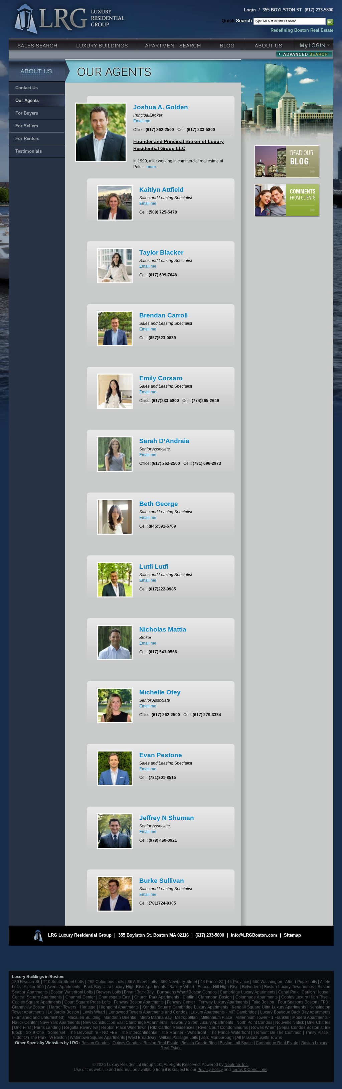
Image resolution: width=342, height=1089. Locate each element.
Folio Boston (263, 1002)
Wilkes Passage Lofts (178, 1037)
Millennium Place (216, 1017)
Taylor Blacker (161, 252)
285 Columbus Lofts (106, 981)
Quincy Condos (127, 1043)
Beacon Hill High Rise (218, 986)
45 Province (238, 981)
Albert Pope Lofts (301, 981)
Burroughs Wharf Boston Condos (187, 992)
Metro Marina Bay (156, 1017)
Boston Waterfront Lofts (72, 992)
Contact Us (26, 87)
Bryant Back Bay (139, 992)
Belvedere (251, 986)
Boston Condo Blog (199, 1043)
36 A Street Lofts (142, 981)
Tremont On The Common (277, 1032)
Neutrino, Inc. (236, 1064)
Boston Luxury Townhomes (289, 986)
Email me (141, 121)
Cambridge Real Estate (277, 1043)
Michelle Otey (160, 692)
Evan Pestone (160, 755)
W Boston (58, 1037)
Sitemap (292, 935)
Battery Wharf (181, 986)
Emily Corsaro (161, 378)
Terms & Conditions (249, 1069)
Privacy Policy (210, 1069)
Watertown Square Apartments (97, 1037)
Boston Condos (95, 1043)
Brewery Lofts (108, 992)
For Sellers (26, 125)
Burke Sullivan (161, 880)
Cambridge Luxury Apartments (247, 992)
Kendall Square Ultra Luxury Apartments (269, 1007)
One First (22, 1027)
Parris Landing (47, 1027)
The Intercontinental (139, 1032)
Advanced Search (304, 54)
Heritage (88, 1007)
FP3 (325, 1002)
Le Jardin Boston (63, 1012)
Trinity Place (317, 1032)
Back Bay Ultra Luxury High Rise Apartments (125, 986)
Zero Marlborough (217, 1037)
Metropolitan (187, 1017)
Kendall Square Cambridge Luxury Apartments (185, 1007)
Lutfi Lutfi (153, 566)
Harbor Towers (62, 1007)
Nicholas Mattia (162, 629)
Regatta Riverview (81, 1027)
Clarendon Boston (214, 997)
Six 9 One (35, 1032)
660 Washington (267, 981)
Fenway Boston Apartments (139, 1002)
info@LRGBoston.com (254, 935)
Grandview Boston (29, 1007)
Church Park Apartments (156, 997)
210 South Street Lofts (63, 981)
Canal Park (288, 992)
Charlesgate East (114, 997)
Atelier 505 (34, 986)
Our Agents (27, 100)
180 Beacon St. (26, 981)
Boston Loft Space (236, 1043)
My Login (314, 43)
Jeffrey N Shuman (166, 817)
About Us (270, 43)
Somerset (56, 1032)
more (151, 166)
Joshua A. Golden (160, 107)
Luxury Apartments (174, 43)
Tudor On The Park (29, 1037)
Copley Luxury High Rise (304, 997)
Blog (228, 43)
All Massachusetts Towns (259, 1037)
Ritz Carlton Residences (172, 1027)
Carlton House (315, 992)
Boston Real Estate (161, 1043)
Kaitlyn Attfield (161, 189)
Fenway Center (181, 1002)
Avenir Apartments (63, 986)
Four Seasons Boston (298, 1002)
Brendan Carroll (163, 315)
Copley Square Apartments (36, 1002)
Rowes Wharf (263, 1027)
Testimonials (28, 151)
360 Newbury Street (179, 981)
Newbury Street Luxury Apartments (201, 1022)
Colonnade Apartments (256, 997)
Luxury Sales (38, 43)
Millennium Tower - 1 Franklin (262, 1017)
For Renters (27, 138)
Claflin (189, 997)
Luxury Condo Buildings (103, 43)
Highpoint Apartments (119, 1007)
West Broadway (142, 1037)
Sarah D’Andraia (164, 440)
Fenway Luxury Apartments (223, 1002)
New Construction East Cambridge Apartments (125, 1022)
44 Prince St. (212, 981)
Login (250, 9)
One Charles (318, 1022)
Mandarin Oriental (120, 1017)
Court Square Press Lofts (87, 1002)
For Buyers (26, 113)
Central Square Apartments (37, 997)
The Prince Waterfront (230, 1032)
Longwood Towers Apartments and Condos (148, 1012)
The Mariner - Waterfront (183, 1032)
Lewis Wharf (93, 1012)
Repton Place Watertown (124, 1027)
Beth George (158, 503)
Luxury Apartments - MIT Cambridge (223, 1012)
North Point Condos (254, 1022)
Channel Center (80, 997)
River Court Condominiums (223, 1027)
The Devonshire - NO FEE (93, 1032)
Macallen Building (83, 1017)
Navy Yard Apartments (60, 1022)
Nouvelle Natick (289, 1022)
